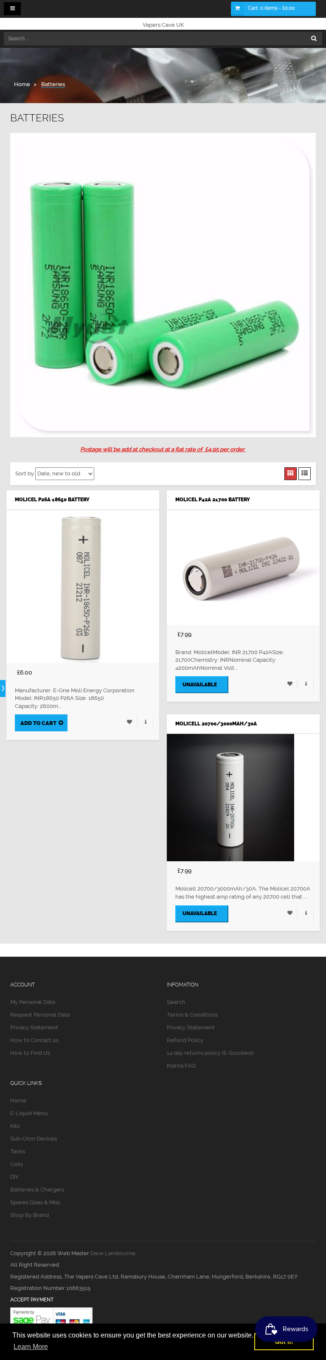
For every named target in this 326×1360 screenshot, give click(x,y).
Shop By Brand (29, 1215)
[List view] (304, 473)
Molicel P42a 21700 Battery (212, 500)
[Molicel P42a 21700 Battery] (243, 567)
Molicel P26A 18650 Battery (52, 500)
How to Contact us (34, 1040)
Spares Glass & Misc (35, 1202)
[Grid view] (290, 473)
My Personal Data (32, 1002)
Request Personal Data (40, 1015)
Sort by (24, 473)
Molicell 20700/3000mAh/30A (216, 724)
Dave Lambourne (112, 1253)
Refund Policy (185, 1040)
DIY (14, 1177)
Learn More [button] (31, 1346)
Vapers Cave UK (163, 25)
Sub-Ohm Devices (33, 1138)
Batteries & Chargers (37, 1189)
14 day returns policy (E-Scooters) (210, 1053)
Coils (16, 1164)
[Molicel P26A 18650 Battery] (82, 586)
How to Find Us (30, 1053)
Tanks (17, 1151)
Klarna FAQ (181, 1065)
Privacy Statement (34, 1027)
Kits (15, 1126)
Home (18, 1100)
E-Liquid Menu (29, 1113)
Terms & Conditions (192, 1015)
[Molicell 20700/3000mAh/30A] (243, 797)
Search (176, 1002)
